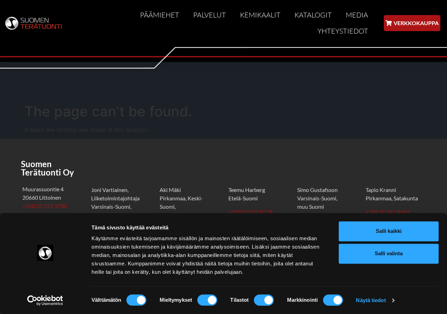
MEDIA (357, 14)
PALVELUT (209, 14)
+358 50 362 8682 (389, 211)
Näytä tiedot (371, 300)
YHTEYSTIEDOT (342, 31)
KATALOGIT (313, 14)
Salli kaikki (389, 231)
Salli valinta (389, 253)
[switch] (207, 300)
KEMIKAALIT (260, 14)
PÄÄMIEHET (159, 14)
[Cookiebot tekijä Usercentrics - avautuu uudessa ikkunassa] (45, 300)
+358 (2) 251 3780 (44, 205)
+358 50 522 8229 (250, 211)
